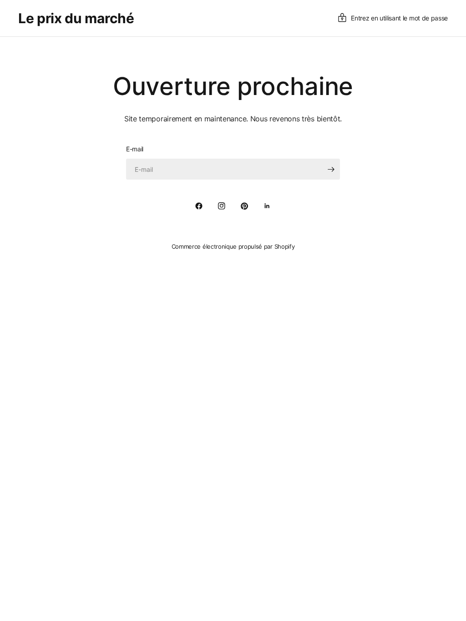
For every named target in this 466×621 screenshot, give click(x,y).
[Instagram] (221, 206)
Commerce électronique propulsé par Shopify (233, 246)
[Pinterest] (244, 206)
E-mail (134, 149)
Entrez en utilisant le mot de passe (399, 18)
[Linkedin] (267, 206)
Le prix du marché (76, 18)
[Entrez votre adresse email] (331, 169)
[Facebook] (199, 206)
